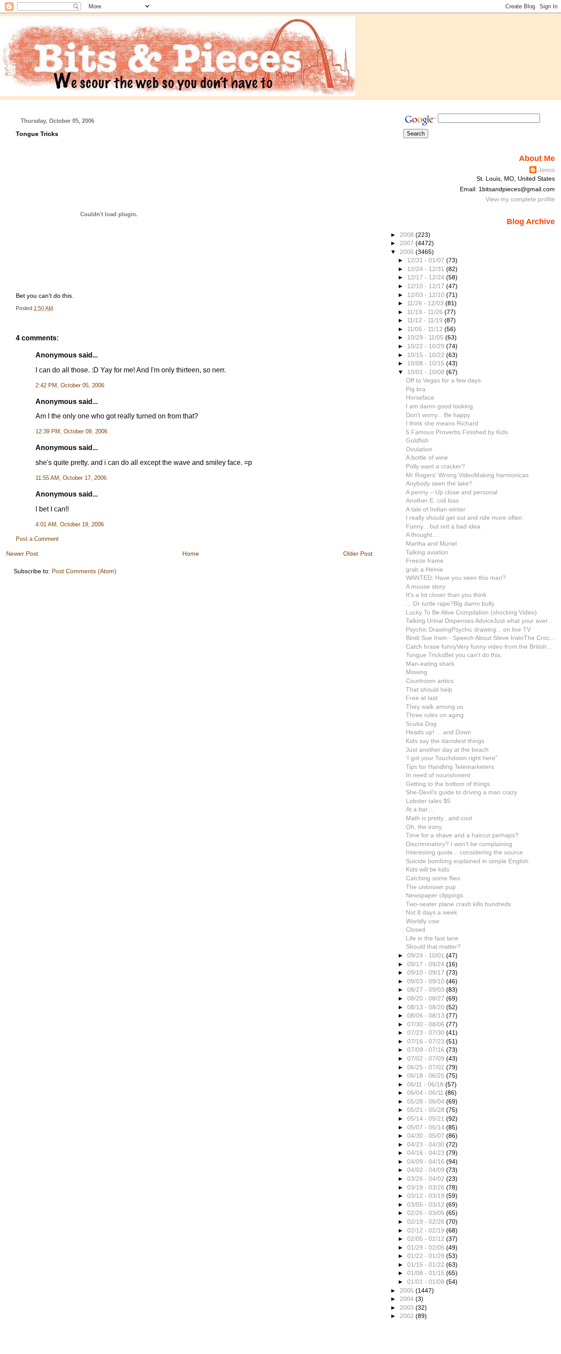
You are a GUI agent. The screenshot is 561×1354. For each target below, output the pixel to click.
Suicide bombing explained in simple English (467, 861)
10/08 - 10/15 (426, 363)
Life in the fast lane (432, 938)
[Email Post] (55, 308)
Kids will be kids (427, 869)
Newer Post (22, 553)
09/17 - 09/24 (426, 964)
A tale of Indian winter (435, 509)
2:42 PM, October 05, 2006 (70, 385)
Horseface (420, 397)
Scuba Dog (421, 723)
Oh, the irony (424, 826)
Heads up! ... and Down (438, 732)
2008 (407, 234)
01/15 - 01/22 (426, 1264)
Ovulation (419, 449)
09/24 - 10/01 (426, 955)
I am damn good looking (439, 406)
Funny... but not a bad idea (443, 526)
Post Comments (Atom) (84, 571)
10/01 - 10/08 (426, 371)
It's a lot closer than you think (446, 594)
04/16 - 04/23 (426, 1152)
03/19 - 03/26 (426, 1187)
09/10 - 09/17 (426, 972)
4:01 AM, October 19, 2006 (70, 525)
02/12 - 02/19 (426, 1230)
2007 (407, 243)
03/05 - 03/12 (426, 1204)
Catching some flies (433, 878)
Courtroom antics (430, 680)
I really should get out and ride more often (464, 517)
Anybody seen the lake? (439, 483)
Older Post (358, 553)
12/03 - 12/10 (426, 294)
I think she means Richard (442, 423)
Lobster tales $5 (428, 800)
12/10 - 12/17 (426, 285)
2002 (407, 1315)
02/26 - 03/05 (426, 1212)
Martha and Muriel (431, 543)
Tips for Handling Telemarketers (450, 766)
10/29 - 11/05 (426, 337)
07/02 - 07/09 (426, 1058)
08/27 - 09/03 (426, 989)
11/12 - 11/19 (425, 320)
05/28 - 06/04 (426, 1101)
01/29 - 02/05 (426, 1247)
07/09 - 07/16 (426, 1049)
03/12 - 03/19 (426, 1195)
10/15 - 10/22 (426, 354)
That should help (429, 689)
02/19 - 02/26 (426, 1221)
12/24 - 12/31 (426, 268)
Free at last (421, 697)
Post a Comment (37, 539)
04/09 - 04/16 (426, 1161)
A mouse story (425, 586)
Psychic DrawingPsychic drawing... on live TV (468, 629)
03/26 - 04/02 (426, 1178)
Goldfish (417, 440)
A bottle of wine (427, 457)
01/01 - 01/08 (426, 1281)
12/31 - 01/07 (426, 260)
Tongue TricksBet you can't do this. (454, 654)
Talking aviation (427, 552)
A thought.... (422, 534)
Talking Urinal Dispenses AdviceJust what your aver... (479, 620)
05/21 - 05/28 (426, 1109)
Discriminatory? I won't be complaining (459, 843)
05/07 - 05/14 (426, 1127)
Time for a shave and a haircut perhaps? (462, 835)
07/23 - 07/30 (426, 1032)
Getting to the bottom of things (448, 783)
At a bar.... (420, 809)
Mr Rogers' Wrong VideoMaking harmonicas (467, 475)
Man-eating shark (430, 663)
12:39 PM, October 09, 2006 (71, 432)
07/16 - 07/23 (426, 1041)
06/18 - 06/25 (426, 1075)
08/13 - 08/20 (426, 1007)
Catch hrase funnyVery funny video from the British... (479, 646)
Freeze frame (425, 560)
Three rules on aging (435, 714)
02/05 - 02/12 (426, 1238)
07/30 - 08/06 (426, 1024)
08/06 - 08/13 (426, 1015)
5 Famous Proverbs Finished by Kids (457, 432)
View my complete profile (520, 199)
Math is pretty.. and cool (439, 818)
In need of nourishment (438, 775)
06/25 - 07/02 (426, 1067)
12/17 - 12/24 (426, 277)
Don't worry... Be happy (438, 414)
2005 (407, 1290)
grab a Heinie (424, 569)
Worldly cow (422, 921)
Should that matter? (433, 946)
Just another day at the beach (447, 749)
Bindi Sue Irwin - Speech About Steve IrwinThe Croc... (480, 637)
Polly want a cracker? (435, 466)
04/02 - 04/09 (426, 1169)
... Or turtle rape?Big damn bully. (451, 603)
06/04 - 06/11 (426, 1092)
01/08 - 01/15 (426, 1272)
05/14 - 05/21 (426, 1118)
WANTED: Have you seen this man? (456, 577)
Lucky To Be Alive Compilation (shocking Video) (471, 612)
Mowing (416, 671)
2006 (407, 251)
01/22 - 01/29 (426, 1255)
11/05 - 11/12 (425, 328)
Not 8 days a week (431, 912)
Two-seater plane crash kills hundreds (458, 903)
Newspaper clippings (434, 895)
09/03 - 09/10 (426, 981)
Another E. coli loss (432, 500)
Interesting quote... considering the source (464, 852)
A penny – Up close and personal (451, 492)
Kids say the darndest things (445, 740)
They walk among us (434, 706)
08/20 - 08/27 (426, 998)
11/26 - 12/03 (426, 303)
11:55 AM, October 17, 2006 (71, 478)
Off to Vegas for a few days (443, 380)
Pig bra (416, 389)
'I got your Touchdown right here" (451, 757)
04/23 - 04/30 (426, 1144)
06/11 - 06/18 (426, 1084)
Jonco (546, 169)
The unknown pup (431, 886)
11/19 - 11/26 (425, 311)
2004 (407, 1298)
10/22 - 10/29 (426, 346)
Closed (415, 929)
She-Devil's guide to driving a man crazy (461, 792)
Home (190, 553)
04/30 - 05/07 (426, 1135)
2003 (407, 1307)
